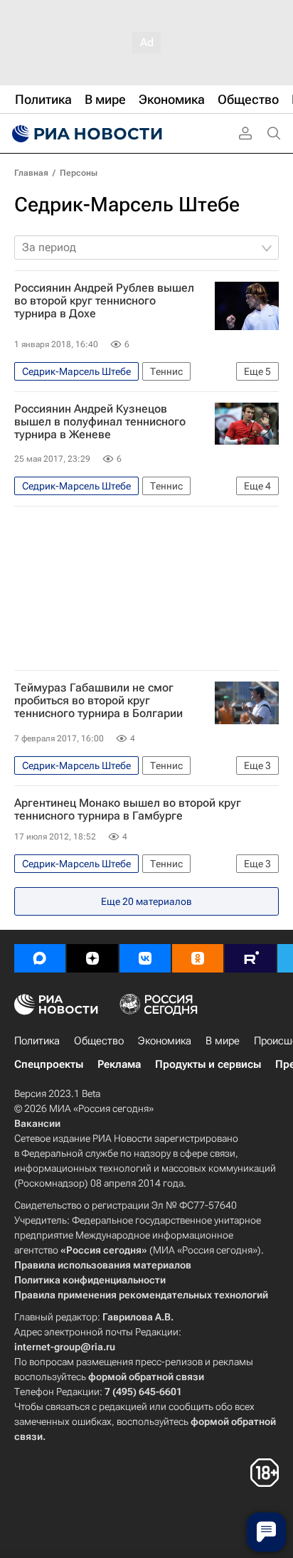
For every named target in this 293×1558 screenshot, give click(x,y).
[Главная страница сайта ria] (85, 134)
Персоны (78, 173)
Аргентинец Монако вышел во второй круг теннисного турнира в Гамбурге (127, 809)
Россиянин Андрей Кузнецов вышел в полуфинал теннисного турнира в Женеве (100, 422)
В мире (223, 1040)
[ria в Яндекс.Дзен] (92, 958)
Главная (31, 173)
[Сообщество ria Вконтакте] (145, 958)
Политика (37, 1040)
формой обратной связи (146, 1376)
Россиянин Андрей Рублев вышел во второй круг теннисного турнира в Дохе (104, 301)
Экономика (164, 1040)
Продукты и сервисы (208, 1064)
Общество (99, 1040)
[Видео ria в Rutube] (250, 958)
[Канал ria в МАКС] (39, 958)
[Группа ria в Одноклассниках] (197, 958)
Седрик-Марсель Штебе (127, 204)
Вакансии (37, 1123)
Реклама (119, 1064)
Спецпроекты (48, 1064)
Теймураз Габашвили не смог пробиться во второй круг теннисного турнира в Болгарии (98, 701)
